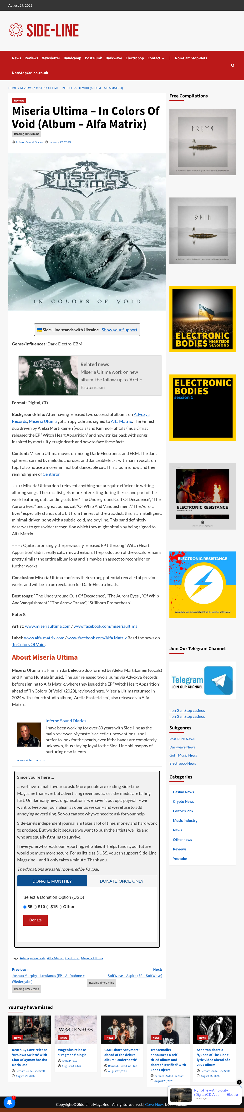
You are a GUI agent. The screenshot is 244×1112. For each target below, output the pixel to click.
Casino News (183, 792)
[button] (233, 65)
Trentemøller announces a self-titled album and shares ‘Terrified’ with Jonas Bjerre (168, 1059)
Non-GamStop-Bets (191, 58)
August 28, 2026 (71, 1066)
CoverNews (154, 1104)
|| (170, 58)
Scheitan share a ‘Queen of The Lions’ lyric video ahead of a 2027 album (213, 1057)
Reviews (31, 58)
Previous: (48, 975)
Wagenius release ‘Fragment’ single (72, 1052)
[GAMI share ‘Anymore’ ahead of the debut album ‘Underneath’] (122, 1030)
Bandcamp (72, 58)
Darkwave (114, 58)
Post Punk (93, 58)
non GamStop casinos (187, 710)
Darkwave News (182, 747)
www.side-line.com (31, 760)
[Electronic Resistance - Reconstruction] (202, 496)
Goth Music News (183, 755)
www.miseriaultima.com (48, 626)
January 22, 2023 (60, 142)
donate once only (122, 881)
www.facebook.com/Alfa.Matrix (97, 637)
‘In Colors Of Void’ (28, 644)
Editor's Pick (183, 811)
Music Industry (185, 820)
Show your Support (119, 329)
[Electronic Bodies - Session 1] (202, 407)
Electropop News (182, 763)
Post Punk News (182, 739)
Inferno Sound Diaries (29, 142)
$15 (54, 906)
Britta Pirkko (69, 1061)
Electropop (135, 58)
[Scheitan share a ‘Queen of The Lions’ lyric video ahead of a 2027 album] (214, 1030)
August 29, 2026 (25, 1076)
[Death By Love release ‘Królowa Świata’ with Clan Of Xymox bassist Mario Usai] (29, 1030)
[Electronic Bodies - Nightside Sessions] (202, 319)
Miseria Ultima (43, 421)
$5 (30, 906)
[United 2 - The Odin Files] (202, 230)
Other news (182, 839)
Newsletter (51, 58)
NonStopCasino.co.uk (30, 73)
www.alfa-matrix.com (44, 637)
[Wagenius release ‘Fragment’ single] (76, 1030)
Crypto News (183, 801)
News (16, 58)
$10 (41, 906)
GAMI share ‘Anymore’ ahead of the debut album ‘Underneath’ (122, 1054)
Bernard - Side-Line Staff (30, 1071)
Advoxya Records (33, 958)
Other (69, 906)
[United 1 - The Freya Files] (202, 142)
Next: (135, 972)
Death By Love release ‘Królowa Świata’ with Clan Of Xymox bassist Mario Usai (29, 1057)
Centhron (52, 474)
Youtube (180, 858)
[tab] (52, 880)
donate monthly (52, 881)
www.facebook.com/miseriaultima (105, 626)
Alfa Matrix (121, 421)
